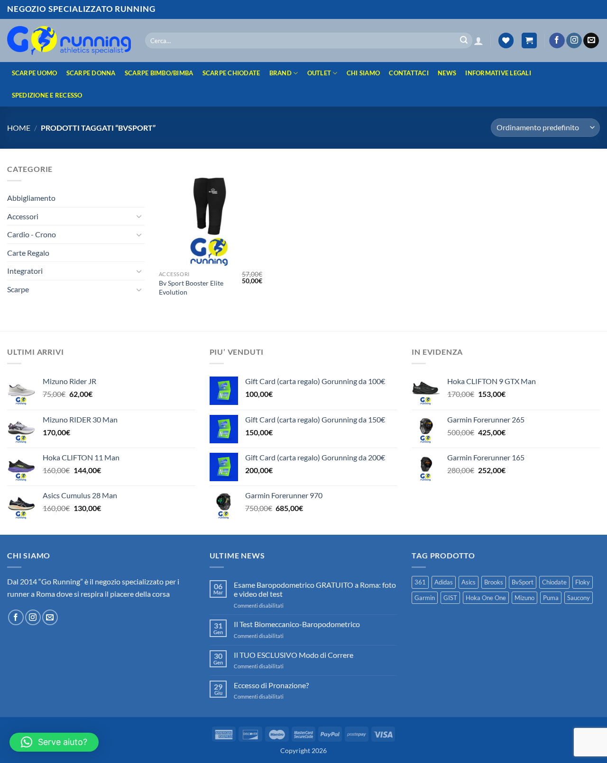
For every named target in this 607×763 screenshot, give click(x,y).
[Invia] (464, 41)
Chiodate (554, 582)
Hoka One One (486, 597)
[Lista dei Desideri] (506, 40)
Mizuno (524, 597)
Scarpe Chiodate (231, 73)
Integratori (25, 270)
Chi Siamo (363, 73)
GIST (450, 597)
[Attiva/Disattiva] (139, 216)
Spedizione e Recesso (47, 95)
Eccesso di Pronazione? (271, 685)
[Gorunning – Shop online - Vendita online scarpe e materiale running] (69, 40)
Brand (280, 73)
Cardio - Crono (31, 234)
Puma (551, 597)
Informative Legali (498, 73)
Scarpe (18, 289)
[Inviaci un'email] (591, 41)
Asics (468, 582)
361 (420, 582)
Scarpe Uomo (34, 73)
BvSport (522, 582)
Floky (582, 582)
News (447, 73)
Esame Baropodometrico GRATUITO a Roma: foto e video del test (315, 589)
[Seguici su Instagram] (574, 41)
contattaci (409, 73)
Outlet (319, 73)
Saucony (578, 597)
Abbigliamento (31, 197)
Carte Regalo (28, 252)
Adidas (443, 582)
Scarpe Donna (91, 73)
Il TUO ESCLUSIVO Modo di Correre (293, 654)
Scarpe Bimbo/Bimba (159, 73)
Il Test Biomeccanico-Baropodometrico (297, 623)
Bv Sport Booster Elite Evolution (191, 287)
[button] (478, 40)
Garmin (424, 597)
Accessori (22, 216)
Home (18, 127)
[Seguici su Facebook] (557, 41)
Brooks (493, 582)
